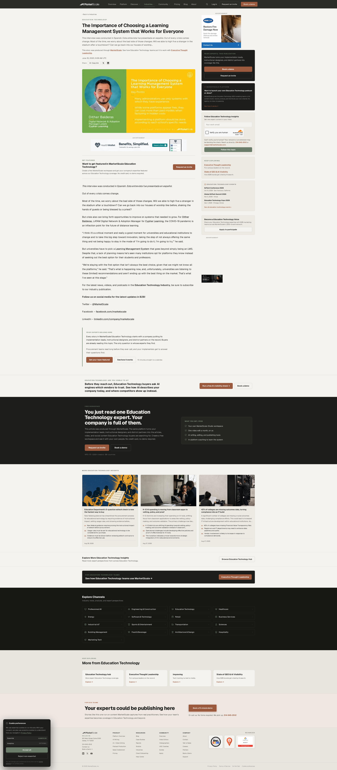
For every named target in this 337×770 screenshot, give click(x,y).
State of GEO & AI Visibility (216, 172)
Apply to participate (228, 229)
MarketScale (116, 50)
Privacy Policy (212, 766)
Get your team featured (99, 360)
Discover (134, 4)
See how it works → (211, 106)
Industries (148, 4)
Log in (214, 4)
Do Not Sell (236, 766)
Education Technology (94, 20)
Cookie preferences (248, 766)
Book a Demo (187, 753)
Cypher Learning (154, 221)
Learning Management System (132, 248)
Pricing (177, 4)
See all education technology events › (217, 207)
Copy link (95, 63)
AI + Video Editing (119, 743)
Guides (161, 750)
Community (163, 4)
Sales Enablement (119, 750)
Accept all (27, 750)
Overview (112, 4)
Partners (185, 750)
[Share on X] (103, 63)
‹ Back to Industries (89, 14)
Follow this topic (228, 149)
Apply (161, 753)
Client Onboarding (142, 753)
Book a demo (228, 69)
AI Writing (116, 739)
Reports (138, 743)
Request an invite (229, 4)
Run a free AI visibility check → (216, 386)
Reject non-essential (27, 756)
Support (185, 757)
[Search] (207, 4)
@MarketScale (100, 304)
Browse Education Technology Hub (237, 559)
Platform (123, 4)
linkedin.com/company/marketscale (114, 319)
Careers (185, 746)
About (193, 4)
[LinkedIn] (83, 753)
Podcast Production (119, 746)
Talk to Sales (187, 743)
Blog (186, 4)
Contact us (85, 747)
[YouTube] (91, 753)
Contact (185, 739)
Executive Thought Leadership (217, 165)
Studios (138, 746)
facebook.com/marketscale (111, 311)
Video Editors (163, 739)
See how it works (125, 360)
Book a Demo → (87, 749)
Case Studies (140, 739)
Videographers (164, 743)
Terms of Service (224, 766)
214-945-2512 (241, 142)
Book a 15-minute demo (202, 708)
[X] (87, 753)
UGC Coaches (164, 746)
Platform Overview (119, 736)
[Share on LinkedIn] (108, 63)
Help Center (140, 757)
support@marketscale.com (215, 145)
